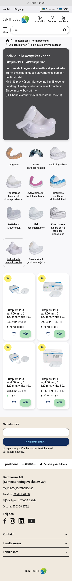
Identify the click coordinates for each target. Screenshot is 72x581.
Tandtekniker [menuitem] (12, 543)
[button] (5, 30)
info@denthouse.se (21, 488)
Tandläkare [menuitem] (11, 552)
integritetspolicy (15, 451)
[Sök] (64, 30)
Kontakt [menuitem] (8, 534)
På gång (19, 9)
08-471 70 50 (21, 494)
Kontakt (7, 9)
